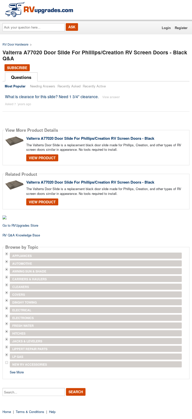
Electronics (23, 318)
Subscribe (17, 67)
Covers (18, 294)
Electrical (21, 310)
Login (166, 27)
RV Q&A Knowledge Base (21, 235)
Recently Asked (69, 86)
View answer (111, 97)
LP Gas (17, 356)
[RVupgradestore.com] (39, 9)
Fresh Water (23, 325)
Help (52, 411)
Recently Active (94, 86)
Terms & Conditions (30, 411)
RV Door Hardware (15, 44)
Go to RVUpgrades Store (20, 225)
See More (17, 372)
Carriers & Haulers (29, 279)
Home (6, 411)
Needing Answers (42, 86)
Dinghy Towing (24, 302)
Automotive (22, 263)
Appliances (22, 255)
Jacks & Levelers (27, 341)
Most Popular (15, 86)
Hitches (19, 333)
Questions (21, 77)
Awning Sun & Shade (29, 271)
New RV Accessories (29, 364)
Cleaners (20, 287)
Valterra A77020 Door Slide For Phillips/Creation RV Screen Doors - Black (90, 138)
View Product (42, 157)
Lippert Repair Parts (30, 349)
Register (181, 27)
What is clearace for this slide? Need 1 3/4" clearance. (52, 96)
